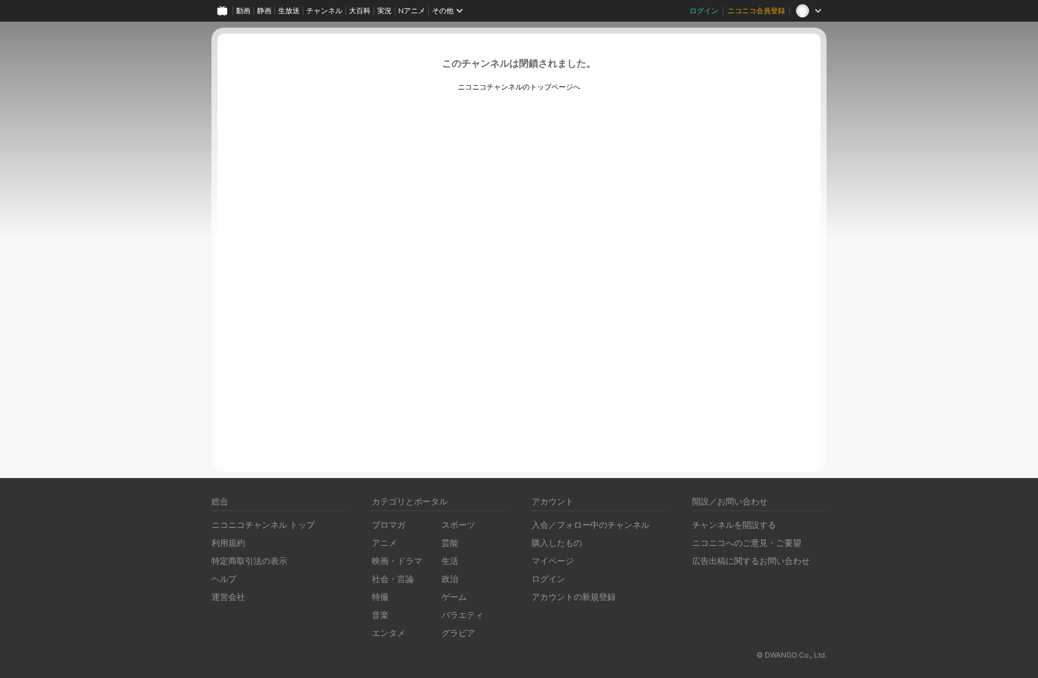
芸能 (450, 542)
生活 (450, 560)
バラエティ (463, 615)
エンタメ (388, 633)
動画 (243, 10)
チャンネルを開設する (734, 524)
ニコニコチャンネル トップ (263, 524)
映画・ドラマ (397, 560)
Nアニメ (411, 10)
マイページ (553, 560)
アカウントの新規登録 (574, 597)
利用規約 (228, 542)
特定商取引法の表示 (249, 560)
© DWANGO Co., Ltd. (791, 654)
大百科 (360, 10)
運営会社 (228, 597)
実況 (384, 10)
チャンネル (324, 10)
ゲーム (454, 597)
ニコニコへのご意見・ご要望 (746, 542)
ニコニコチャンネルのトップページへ (519, 87)
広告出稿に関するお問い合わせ (751, 560)
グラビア (458, 633)
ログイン (704, 10)
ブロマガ (388, 524)
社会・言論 (393, 579)
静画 (264, 10)
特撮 (380, 597)
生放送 (289, 10)
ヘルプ (224, 579)
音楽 (380, 615)
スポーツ (458, 524)
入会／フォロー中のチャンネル (590, 524)
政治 (450, 579)
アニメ (384, 542)
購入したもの (557, 542)
